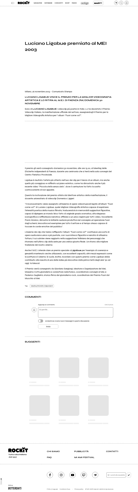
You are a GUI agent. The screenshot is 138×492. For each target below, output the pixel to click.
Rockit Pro (98, 3)
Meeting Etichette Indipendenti (42, 286)
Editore (10, 486)
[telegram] (95, 475)
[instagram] (61, 475)
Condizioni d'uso (65, 489)
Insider (85, 3)
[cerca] (121, 3)
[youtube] (73, 475)
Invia (48, 326)
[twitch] (84, 475)
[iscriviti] (129, 475)
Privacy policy (79, 489)
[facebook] (50, 475)
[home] (24, 3)
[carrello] (116, 3)
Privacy (1, 482)
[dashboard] (127, 3)
